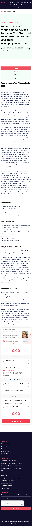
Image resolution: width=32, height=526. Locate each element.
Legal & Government (6, 485)
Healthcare (4, 475)
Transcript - (9, 387)
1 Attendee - (9, 360)
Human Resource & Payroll (8, 460)
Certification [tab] (16, 75)
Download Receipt (6, 454)
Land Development (6, 483)
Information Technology (7, 480)
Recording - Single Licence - (14, 390)
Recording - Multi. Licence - (14, 383)
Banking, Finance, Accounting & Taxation (12, 463)
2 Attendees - (10, 364)
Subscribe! (16, 508)
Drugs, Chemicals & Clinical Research (11, 478)
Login (14, 7)
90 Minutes (5, 47)
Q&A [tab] (16, 78)
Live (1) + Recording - (12, 406)
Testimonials (4, 446)
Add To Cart (17, 421)
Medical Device (5, 488)
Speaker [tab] (16, 71)
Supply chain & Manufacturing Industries (12, 468)
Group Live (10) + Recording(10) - (15, 400)
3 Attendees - (10, 367)
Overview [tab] (16, 68)
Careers (3, 449)
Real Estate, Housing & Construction (11, 465)
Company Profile (5, 443)
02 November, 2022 (17, 47)
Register (19, 7)
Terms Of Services (6, 451)
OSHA (2, 470)
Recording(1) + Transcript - (13, 403)
